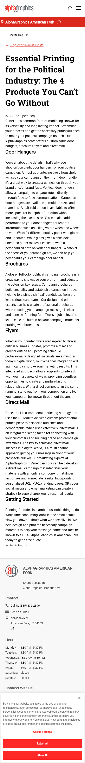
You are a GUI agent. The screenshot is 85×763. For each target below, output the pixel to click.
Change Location (34, 583)
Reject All (42, 743)
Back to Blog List (18, 35)
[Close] (79, 698)
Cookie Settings (42, 732)
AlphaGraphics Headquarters (41, 588)
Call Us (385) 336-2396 (25, 605)
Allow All (42, 755)
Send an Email (20, 612)
